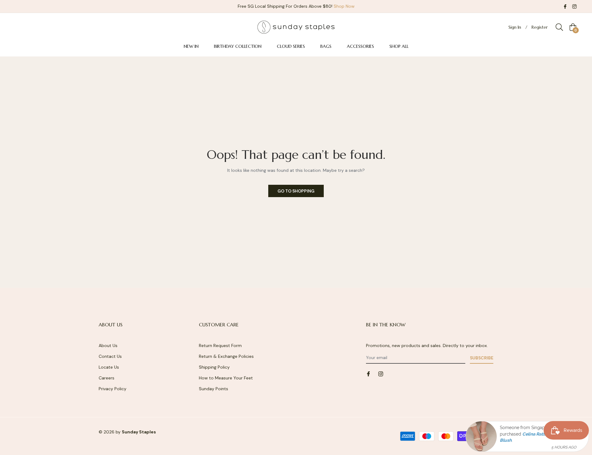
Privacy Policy (112, 388)
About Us (108, 345)
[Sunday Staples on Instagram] (574, 6)
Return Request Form (220, 345)
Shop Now (344, 6)
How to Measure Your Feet (226, 378)
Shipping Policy (214, 367)
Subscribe (481, 358)
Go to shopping (296, 191)
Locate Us (109, 367)
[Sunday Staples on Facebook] (565, 6)
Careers (106, 378)
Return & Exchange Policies (226, 356)
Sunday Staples (139, 432)
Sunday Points (213, 388)
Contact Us (110, 356)
